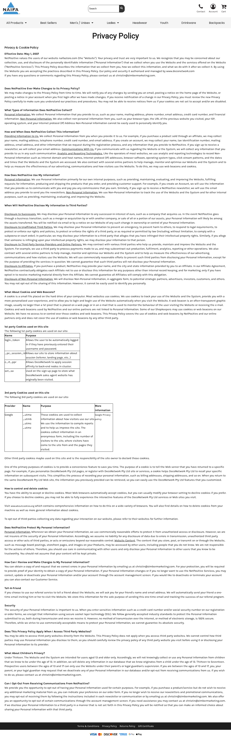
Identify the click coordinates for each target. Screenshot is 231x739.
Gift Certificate (146, 726)
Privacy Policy (109, 726)
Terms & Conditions (88, 726)
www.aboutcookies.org (22, 506)
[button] (17, 22)
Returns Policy (127, 726)
